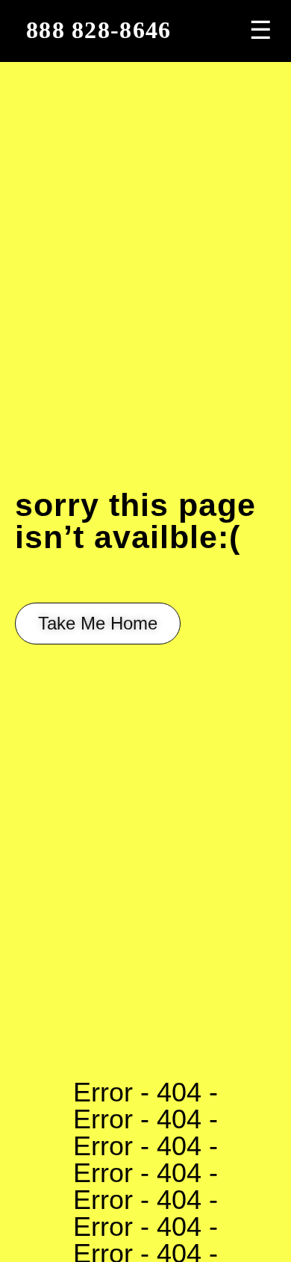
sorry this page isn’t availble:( (135, 521)
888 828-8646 (99, 29)
